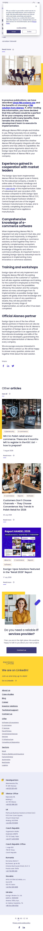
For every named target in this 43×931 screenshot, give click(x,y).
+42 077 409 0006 (12, 839)
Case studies (8, 694)
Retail (4, 751)
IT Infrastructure (7, 739)
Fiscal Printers (6, 731)
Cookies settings (21, 28)
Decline (29, 31)
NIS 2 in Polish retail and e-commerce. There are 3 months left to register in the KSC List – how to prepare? (20, 441)
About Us (7, 560)
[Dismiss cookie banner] (36, 6)
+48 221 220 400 (11, 788)
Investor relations (10, 706)
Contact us (21, 650)
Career (5, 702)
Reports (20, 496)
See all (4, 394)
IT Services (5, 728)
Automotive (6, 760)
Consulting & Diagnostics (11, 742)
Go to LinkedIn (8, 681)
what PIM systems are (24, 102)
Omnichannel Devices (10, 734)
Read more (6, 49)
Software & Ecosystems (10, 723)
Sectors (5, 747)
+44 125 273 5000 (12, 823)
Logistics (5, 765)
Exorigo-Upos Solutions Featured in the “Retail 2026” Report (21, 571)
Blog (4, 698)
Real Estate (6, 762)
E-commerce (23, 431)
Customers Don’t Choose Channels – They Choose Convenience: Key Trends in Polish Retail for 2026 (18, 505)
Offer (4, 718)
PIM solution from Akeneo (17, 106)
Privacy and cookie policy (21, 923)
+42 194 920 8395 (12, 887)
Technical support (10, 710)
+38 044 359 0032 (12, 906)
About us (6, 690)
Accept (14, 31)
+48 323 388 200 (11, 804)
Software (30, 496)
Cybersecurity (9, 431)
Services (5, 737)
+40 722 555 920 (11, 871)
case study (10, 188)
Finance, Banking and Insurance (13, 754)
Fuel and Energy (7, 757)
